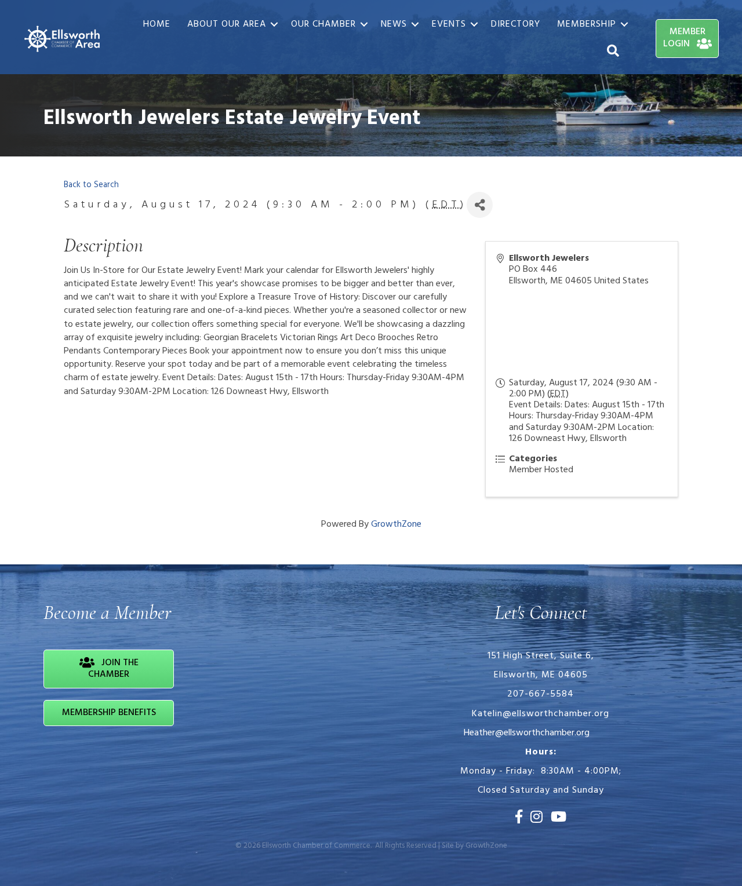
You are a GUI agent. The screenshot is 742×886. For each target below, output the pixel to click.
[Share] (480, 205)
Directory (515, 24)
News (394, 24)
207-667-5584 (540, 694)
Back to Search (91, 185)
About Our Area (226, 24)
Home (156, 24)
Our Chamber (323, 24)
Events (449, 24)
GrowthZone (396, 524)
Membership (586, 24)
